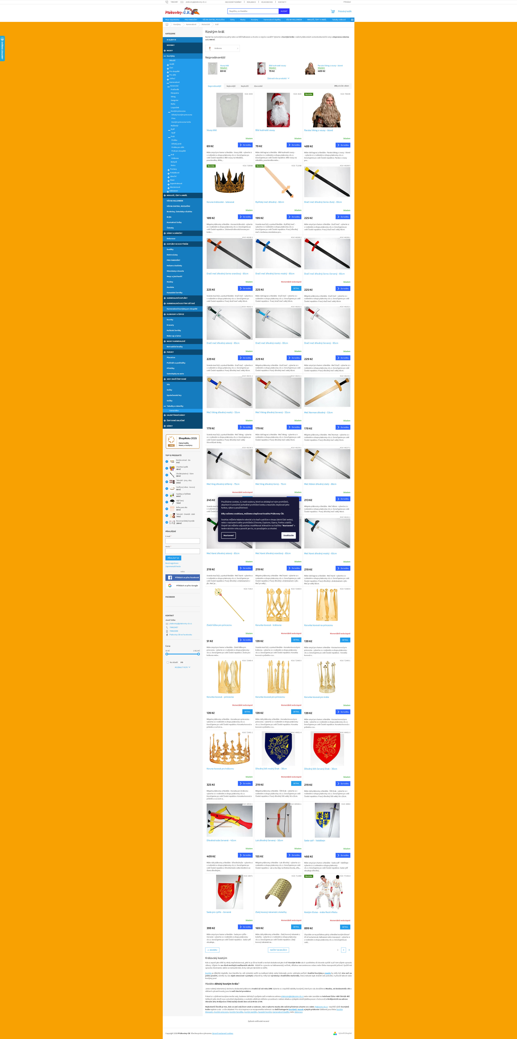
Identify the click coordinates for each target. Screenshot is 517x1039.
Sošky (169, 390)
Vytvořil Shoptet (345, 1033)
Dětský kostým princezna (182, 114)
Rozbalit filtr (181, 667)
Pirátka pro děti (178, 147)
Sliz (168, 384)
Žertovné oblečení (175, 420)
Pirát (173, 136)
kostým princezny (221, 1012)
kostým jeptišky (250, 1012)
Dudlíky (170, 249)
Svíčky (169, 400)
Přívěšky (170, 368)
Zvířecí (172, 78)
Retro (173, 165)
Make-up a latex (174, 336)
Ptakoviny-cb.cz (321, 1007)
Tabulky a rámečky (175, 406)
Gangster (174, 100)
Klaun (172, 180)
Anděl (171, 64)
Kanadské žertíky (174, 292)
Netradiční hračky (175, 346)
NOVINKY (170, 45)
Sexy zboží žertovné (176, 379)
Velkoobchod (267, 2)
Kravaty (170, 325)
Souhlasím (288, 535)
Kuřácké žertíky (174, 330)
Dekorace (171, 238)
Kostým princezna (178, 111)
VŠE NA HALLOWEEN (175, 201)
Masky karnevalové (176, 341)
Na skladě (176, 662)
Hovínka (170, 287)
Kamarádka (174, 410)
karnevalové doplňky (281, 1012)
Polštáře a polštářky (176, 363)
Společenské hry (174, 395)
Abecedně (258, 86)
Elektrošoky (172, 255)
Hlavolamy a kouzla (175, 271)
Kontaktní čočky (174, 222)
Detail (296, 288)
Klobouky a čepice (175, 314)
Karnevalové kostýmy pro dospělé (182, 309)
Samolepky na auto (175, 373)
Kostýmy (171, 56)
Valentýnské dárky (176, 415)
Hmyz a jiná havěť (174, 276)
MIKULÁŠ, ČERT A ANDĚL (177, 195)
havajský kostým (265, 1012)
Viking (173, 96)
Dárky (170, 426)
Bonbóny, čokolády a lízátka (179, 211)
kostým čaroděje (236, 1012)
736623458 (173, 631)
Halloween (173, 191)
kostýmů (293, 1009)
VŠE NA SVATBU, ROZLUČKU (178, 206)
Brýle (169, 217)
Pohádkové (174, 172)
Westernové (175, 187)
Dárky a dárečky (174, 233)
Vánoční (173, 176)
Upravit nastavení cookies (222, 1033)
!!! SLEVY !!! (171, 39)
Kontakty (282, 2)
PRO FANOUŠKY (173, 260)
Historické (174, 86)
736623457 (173, 627)
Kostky (170, 319)
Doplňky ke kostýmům (177, 244)
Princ (174, 118)
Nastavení (229, 535)
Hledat (284, 11)
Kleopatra (175, 93)
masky (328, 973)
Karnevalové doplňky (177, 298)
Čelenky (170, 228)
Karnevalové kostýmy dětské (181, 303)
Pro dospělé (174, 71)
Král (172, 154)
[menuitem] (172, 20)
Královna (175, 158)
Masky (170, 50)
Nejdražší (245, 86)
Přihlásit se (173, 558)
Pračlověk (175, 89)
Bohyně (174, 162)
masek (300, 1009)
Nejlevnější (231, 86)
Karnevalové (174, 82)
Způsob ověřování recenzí (258, 1021)
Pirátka (174, 140)
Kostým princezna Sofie (181, 122)
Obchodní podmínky (233, 2)
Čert (171, 67)
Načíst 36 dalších (278, 950)
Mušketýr (174, 125)
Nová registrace (171, 563)
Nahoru (213, 950)
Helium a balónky (174, 265)
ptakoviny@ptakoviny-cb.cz (180, 623)
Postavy (173, 169)
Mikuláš (172, 60)
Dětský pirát (176, 144)
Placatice (171, 357)
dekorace (298, 1012)
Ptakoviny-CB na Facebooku (180, 634)
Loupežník (175, 107)
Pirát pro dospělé (179, 151)
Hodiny (170, 282)
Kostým (208, 973)
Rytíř (173, 129)
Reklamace (251, 2)
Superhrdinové (176, 183)
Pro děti (172, 75)
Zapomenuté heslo (173, 566)
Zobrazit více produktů (277, 78)
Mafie (173, 104)
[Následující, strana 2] (343, 950)
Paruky (170, 352)
